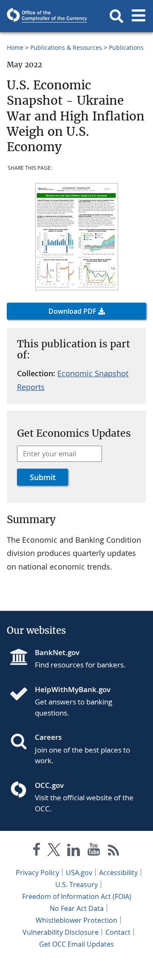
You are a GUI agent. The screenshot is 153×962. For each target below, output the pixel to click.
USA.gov (79, 872)
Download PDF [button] (72, 311)
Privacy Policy (37, 872)
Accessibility (118, 872)
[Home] (22, 694)
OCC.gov (49, 785)
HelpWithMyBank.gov (72, 689)
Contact (117, 932)
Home (15, 47)
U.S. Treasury (76, 884)
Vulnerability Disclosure (61, 932)
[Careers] (22, 742)
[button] (116, 16)
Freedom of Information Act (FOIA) (76, 896)
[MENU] (139, 16)
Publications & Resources (66, 47)
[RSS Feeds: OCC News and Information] (113, 851)
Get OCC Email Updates (76, 944)
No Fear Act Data (77, 908)
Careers (48, 737)
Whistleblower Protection (76, 920)
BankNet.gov (57, 652)
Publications (126, 47)
